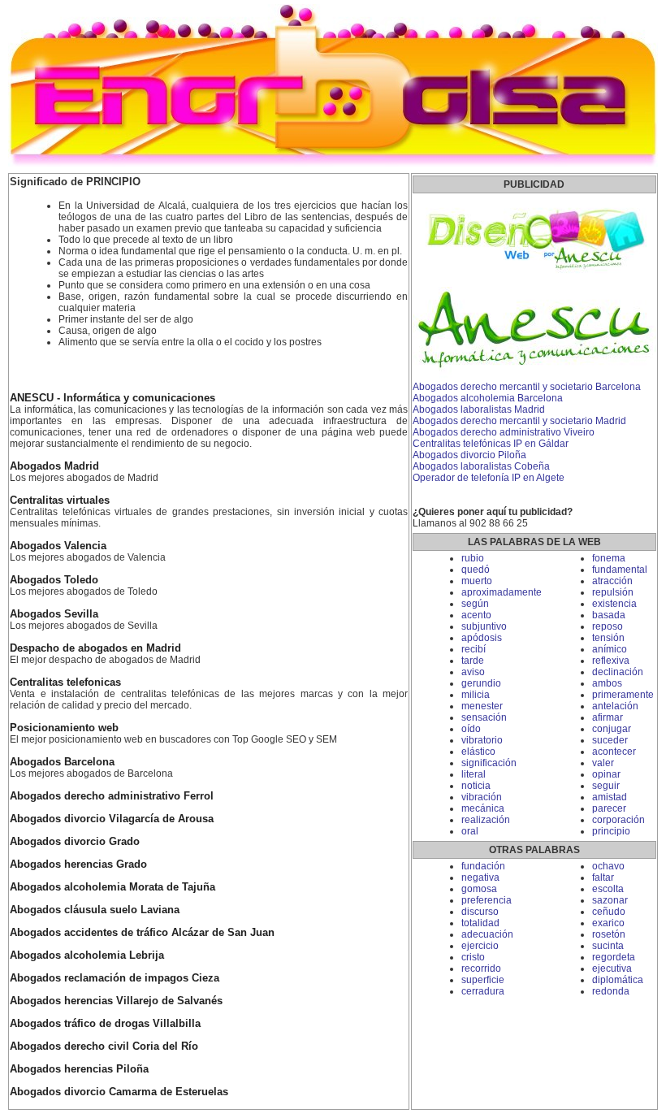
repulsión (613, 592)
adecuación (487, 934)
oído (471, 728)
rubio (472, 558)
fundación (483, 866)
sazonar (610, 900)
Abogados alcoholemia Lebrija (87, 955)
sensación (484, 717)
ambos (607, 683)
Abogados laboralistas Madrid (479, 409)
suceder (610, 740)
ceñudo (608, 911)
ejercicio (480, 945)
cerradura (482, 991)
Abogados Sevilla (54, 614)
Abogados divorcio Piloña (469, 455)
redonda (610, 991)
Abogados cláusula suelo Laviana (94, 910)
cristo (473, 957)
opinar (606, 774)
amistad (609, 797)
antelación (615, 706)
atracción (612, 581)
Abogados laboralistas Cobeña (481, 466)
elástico (478, 751)
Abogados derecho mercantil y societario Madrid (519, 421)
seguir (606, 785)
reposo (607, 626)
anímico (609, 649)
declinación (617, 672)
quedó (475, 569)
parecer (609, 808)
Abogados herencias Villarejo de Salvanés (116, 1001)
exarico (608, 923)
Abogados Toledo (54, 580)
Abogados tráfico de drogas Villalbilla (105, 1023)
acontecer (614, 751)
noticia (476, 785)
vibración (481, 797)
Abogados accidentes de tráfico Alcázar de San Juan (142, 932)
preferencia (486, 900)
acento (476, 615)
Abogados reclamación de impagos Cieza (114, 978)
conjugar (611, 728)
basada (608, 615)
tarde (472, 660)
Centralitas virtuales (60, 500)
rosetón (608, 934)
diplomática (617, 980)
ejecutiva (612, 968)
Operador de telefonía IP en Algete (488, 477)
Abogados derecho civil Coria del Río (104, 1046)
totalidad (480, 923)
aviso (473, 672)
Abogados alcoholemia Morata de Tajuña (112, 887)
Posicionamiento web (64, 728)
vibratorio (482, 740)
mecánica (482, 808)
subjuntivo (484, 626)
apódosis (481, 638)
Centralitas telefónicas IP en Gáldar (491, 443)
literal (473, 774)
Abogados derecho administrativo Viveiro (504, 432)
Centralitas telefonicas (65, 682)
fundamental (619, 569)
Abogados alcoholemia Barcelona (488, 398)
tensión (608, 638)
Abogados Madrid (54, 466)
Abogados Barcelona (62, 762)
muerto (476, 581)
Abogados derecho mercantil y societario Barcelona (527, 386)
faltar (603, 877)
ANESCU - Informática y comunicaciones (112, 398)
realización (485, 820)
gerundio (481, 683)
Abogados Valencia (58, 546)
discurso (480, 911)
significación (489, 763)
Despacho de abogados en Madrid (95, 648)
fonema (608, 558)
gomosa (479, 889)
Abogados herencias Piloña (79, 1069)
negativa (480, 877)
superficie (482, 980)
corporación (618, 820)
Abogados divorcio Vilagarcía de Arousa (112, 819)
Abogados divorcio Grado (75, 841)
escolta (608, 889)
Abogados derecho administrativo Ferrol (112, 796)
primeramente (623, 694)
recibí (473, 649)
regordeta (613, 957)
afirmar (607, 717)
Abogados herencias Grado (78, 864)
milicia (475, 694)
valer (603, 763)
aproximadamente (501, 592)
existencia (614, 603)
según (475, 603)
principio (611, 831)
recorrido (481, 968)
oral (469, 831)
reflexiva (610, 660)
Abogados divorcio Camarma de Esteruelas (119, 1092)
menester (482, 706)
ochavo (608, 866)
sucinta (608, 945)
